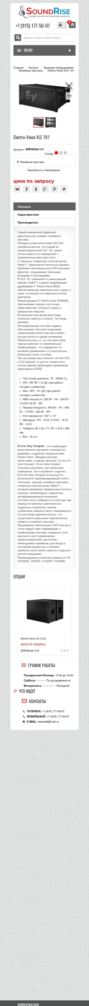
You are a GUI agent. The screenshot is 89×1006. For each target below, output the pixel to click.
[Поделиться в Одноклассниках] (36, 189)
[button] (69, 85)
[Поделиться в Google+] (45, 189)
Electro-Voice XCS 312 (33, 638)
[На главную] (44, 11)
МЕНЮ (27, 50)
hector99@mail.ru (48, 721)
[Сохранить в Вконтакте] (17, 189)
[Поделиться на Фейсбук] (26, 189)
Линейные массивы (30, 70)
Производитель (28, 222)
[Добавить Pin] (54, 189)
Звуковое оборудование (58, 67)
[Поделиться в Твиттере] (63, 189)
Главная (18, 67)
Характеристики (28, 214)
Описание (24, 207)
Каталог (33, 67)
